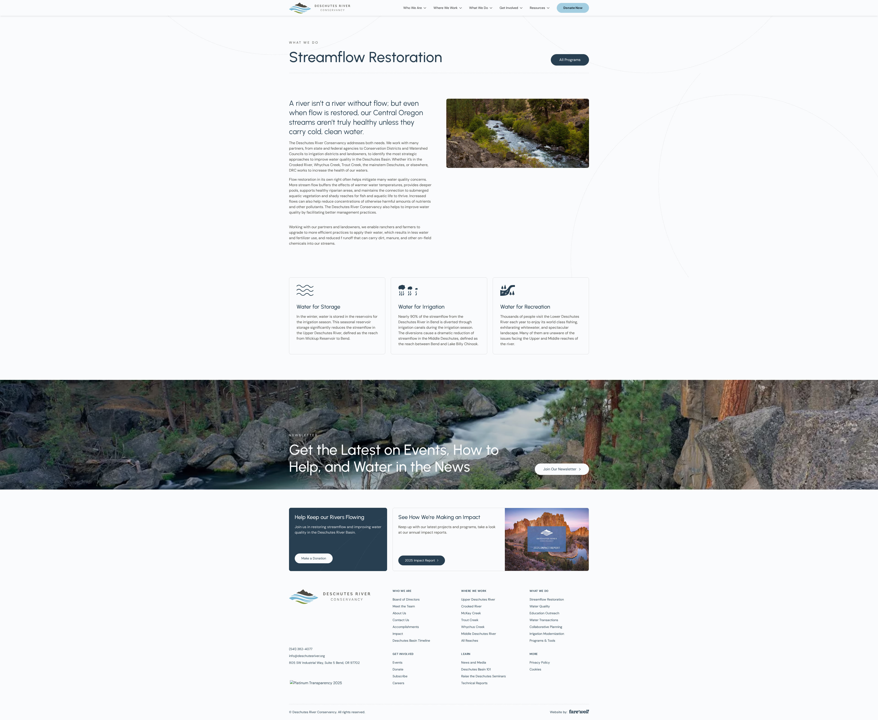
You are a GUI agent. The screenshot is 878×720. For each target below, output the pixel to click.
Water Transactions (544, 620)
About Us (399, 613)
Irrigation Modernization (547, 634)
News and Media (473, 662)
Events (397, 662)
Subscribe (400, 676)
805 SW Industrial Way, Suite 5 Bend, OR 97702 (324, 663)
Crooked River (471, 606)
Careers (398, 683)
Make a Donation (313, 558)
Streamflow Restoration (547, 599)
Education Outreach (544, 613)
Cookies (535, 669)
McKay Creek (471, 613)
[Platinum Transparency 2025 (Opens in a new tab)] (315, 682)
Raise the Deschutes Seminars (483, 676)
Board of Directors (406, 599)
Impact (398, 634)
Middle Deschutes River (478, 634)
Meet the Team (404, 606)
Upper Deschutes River (478, 599)
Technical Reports (474, 683)
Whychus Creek (473, 627)
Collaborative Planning (546, 627)
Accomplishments (406, 627)
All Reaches (469, 640)
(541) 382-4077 (300, 649)
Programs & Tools (542, 640)
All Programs (570, 59)
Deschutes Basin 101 (476, 669)
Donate (398, 669)
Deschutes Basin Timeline (411, 640)
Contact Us (401, 620)
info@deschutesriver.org (307, 656)
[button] (415, 8)
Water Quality (540, 606)
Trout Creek (469, 620)
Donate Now (572, 8)
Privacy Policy (540, 662)
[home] (319, 8)
